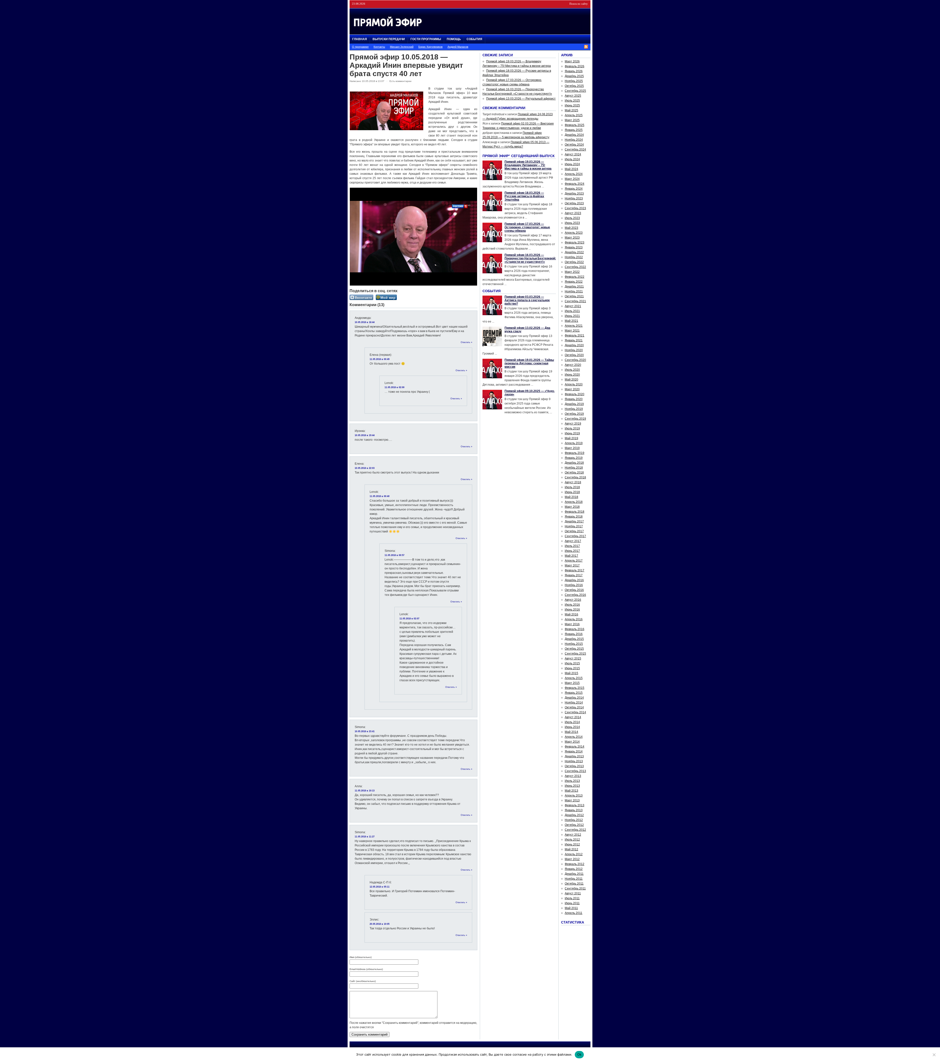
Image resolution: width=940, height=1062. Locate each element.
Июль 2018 (572, 487)
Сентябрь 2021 (575, 301)
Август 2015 (573, 658)
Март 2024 (572, 179)
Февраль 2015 (574, 688)
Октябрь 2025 (574, 86)
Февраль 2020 (574, 394)
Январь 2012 (574, 869)
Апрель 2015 (574, 678)
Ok (579, 1054)
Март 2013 (572, 800)
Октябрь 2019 (574, 414)
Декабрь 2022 (574, 252)
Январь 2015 (574, 692)
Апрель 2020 (574, 384)
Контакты (379, 46)
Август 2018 (573, 482)
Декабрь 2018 (574, 462)
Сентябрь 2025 (575, 90)
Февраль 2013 (574, 805)
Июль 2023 (572, 218)
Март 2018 (572, 506)
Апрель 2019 (574, 443)
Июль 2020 (572, 369)
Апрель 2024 (574, 174)
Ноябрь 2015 (574, 644)
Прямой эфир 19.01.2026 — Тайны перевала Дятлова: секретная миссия (529, 363)
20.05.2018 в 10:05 (379, 924)
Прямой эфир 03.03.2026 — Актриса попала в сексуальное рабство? (527, 300)
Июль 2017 (572, 546)
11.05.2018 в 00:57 (394, 555)
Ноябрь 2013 (574, 761)
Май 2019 (571, 438)
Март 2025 (572, 120)
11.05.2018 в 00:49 (379, 359)
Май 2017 (571, 555)
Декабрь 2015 (574, 639)
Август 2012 (573, 834)
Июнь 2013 (572, 785)
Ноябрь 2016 (574, 585)
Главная (359, 39)
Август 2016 (573, 599)
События (474, 39)
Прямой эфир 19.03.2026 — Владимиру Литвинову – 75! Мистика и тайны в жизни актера (528, 165)
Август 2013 (573, 776)
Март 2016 (572, 624)
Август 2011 (573, 893)
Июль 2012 (572, 839)
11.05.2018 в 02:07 (409, 618)
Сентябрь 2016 (575, 595)
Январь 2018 (574, 516)
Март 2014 (572, 741)
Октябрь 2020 (574, 355)
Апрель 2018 (574, 502)
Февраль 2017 (574, 570)
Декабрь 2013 (574, 756)
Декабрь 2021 (574, 286)
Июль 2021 (572, 311)
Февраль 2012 (574, 864)
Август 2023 (573, 213)
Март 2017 (572, 565)
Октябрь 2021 (574, 296)
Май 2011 (571, 908)
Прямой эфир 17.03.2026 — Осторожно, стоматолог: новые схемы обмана (527, 227)
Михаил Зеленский (401, 46)
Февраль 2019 (574, 453)
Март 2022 (572, 272)
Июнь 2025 (572, 105)
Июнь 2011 (572, 903)
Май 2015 (571, 673)
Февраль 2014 (574, 746)
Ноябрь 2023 (574, 198)
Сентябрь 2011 (575, 888)
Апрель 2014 (574, 737)
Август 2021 (573, 306)
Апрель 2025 (574, 115)
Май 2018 (571, 497)
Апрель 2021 (574, 325)
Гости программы (426, 39)
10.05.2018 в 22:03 (365, 468)
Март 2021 (572, 330)
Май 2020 (571, 379)
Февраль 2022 (574, 276)
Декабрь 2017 (574, 521)
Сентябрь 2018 (575, 477)
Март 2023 (572, 237)
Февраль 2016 (574, 629)
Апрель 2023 (574, 232)
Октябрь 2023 (574, 203)
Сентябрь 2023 (575, 208)
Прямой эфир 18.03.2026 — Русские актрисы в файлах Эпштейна (524, 196)
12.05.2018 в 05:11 (379, 887)
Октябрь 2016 (574, 590)
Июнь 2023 (572, 223)
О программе (360, 46)
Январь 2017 (574, 575)
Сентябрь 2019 (575, 418)
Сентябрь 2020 (575, 360)
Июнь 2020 (572, 374)
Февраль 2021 (574, 335)
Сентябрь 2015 (575, 653)
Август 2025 (573, 95)
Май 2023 (571, 228)
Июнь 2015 (572, 668)
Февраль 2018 (574, 511)
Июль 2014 (572, 722)
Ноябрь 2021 (574, 291)
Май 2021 (571, 321)
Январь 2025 (574, 130)
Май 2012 (571, 849)
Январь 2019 (574, 458)
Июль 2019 (572, 428)
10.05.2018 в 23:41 (365, 731)
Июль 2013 (572, 781)
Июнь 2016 (572, 609)
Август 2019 (573, 423)
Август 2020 (573, 365)
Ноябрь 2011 (574, 878)
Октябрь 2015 (574, 648)
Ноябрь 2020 (574, 350)
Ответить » (466, 342)
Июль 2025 (572, 100)
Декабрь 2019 (574, 404)
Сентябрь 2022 (575, 267)
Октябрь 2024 (574, 144)
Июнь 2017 (572, 551)
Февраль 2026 (574, 66)
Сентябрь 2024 (575, 149)
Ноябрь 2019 (574, 409)
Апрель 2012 (574, 854)
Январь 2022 (574, 281)
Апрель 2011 (573, 913)
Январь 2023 (574, 247)
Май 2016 (571, 614)
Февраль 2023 (574, 242)
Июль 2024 (572, 159)
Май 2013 (571, 790)
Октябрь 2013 (574, 766)
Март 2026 (572, 61)
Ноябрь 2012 (574, 820)
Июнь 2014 (572, 727)
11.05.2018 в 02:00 (394, 387)
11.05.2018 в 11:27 (365, 836)
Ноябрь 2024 (574, 139)
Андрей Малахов (457, 46)
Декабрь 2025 (574, 76)
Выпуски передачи (389, 39)
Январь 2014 (574, 751)
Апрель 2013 (574, 795)
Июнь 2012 (572, 844)
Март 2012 (572, 859)
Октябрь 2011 (574, 883)
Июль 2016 (572, 604)
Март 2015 (572, 683)
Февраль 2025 (574, 125)
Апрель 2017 (574, 560)
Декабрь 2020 (574, 345)
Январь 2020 (574, 399)
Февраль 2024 (574, 183)
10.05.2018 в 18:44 (365, 322)
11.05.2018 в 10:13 (365, 790)
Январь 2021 (574, 340)
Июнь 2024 (572, 164)
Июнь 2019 (572, 433)
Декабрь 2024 (574, 135)
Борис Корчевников (430, 46)
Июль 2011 (572, 898)
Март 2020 (572, 389)
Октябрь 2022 (574, 262)
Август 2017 (573, 541)
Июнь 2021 (572, 316)
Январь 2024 (574, 188)
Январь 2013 (574, 810)
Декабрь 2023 (574, 193)
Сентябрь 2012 (575, 829)
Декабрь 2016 (574, 580)
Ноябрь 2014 (574, 702)
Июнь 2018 (572, 492)
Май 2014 (571, 732)
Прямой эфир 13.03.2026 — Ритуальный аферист (521, 98)
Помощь (454, 39)
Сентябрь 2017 (575, 536)
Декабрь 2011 (574, 874)
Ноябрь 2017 (574, 526)
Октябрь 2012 (574, 825)
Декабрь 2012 (574, 815)
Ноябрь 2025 (574, 81)
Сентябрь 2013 (575, 771)
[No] (933, 1054)
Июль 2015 (572, 663)
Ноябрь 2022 (574, 257)
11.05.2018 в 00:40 (379, 496)
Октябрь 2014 (574, 707)
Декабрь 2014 (574, 697)
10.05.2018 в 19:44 (365, 435)
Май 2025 (571, 110)
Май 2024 (571, 169)
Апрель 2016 (574, 619)
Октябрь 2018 (574, 472)
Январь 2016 (574, 634)
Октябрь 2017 (574, 531)
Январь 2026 (574, 71)
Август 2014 (573, 717)
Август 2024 (573, 154)
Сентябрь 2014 (575, 712)
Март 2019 (572, 448)
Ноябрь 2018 (574, 467)
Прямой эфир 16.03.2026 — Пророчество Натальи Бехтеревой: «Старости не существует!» (530, 258)
